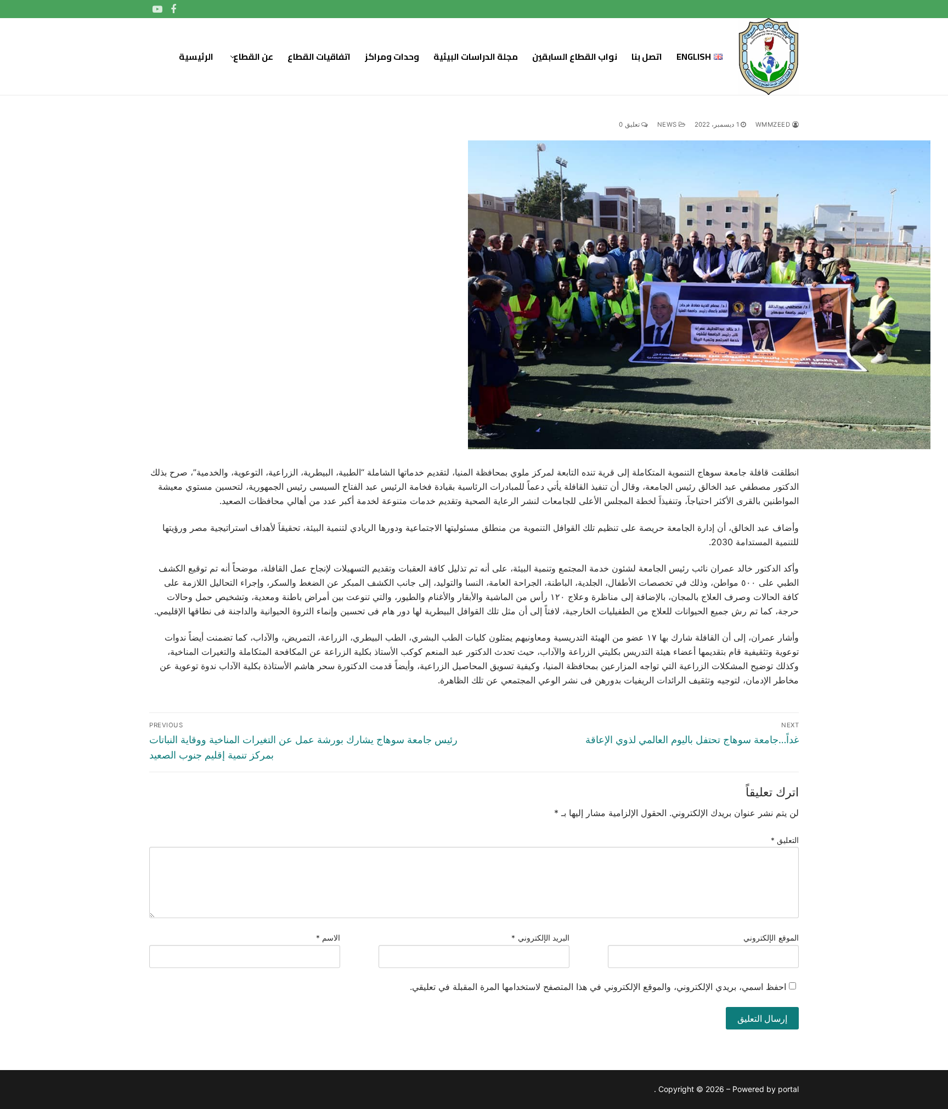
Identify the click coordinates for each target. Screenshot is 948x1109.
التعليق (785, 840)
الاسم (328, 937)
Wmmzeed (773, 124)
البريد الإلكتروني (540, 937)
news (668, 124)
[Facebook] (174, 9)
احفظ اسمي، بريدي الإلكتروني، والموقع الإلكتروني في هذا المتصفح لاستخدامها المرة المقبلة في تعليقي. (598, 986)
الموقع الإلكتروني (771, 937)
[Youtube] (157, 9)
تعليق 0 (630, 124)
